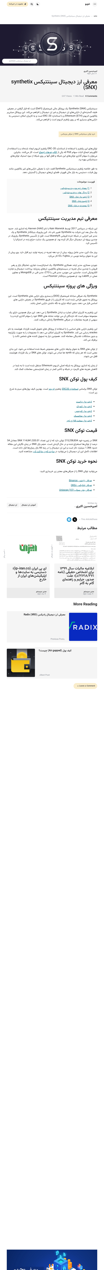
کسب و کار (4, 554)
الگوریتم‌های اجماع (48, 152)
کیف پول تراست (84, 402)
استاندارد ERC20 (70, 389)
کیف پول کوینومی (83, 411)
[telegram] (69, 519)
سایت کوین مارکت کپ (44, 452)
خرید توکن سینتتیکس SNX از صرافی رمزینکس (78, 134)
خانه (95, 16)
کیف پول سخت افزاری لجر (79, 421)
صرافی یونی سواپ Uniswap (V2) (75, 490)
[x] (74, 519)
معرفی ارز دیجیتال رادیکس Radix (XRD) (44, 614)
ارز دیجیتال (13, 505)
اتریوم (52, 389)
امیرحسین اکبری (90, 71)
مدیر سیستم (89, 591)
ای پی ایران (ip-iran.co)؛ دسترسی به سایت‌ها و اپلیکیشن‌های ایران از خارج (29, 574)
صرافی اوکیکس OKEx (81, 485)
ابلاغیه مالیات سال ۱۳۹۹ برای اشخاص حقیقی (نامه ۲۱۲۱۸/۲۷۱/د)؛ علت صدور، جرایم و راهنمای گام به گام (76, 576)
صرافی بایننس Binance (80, 481)
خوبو (87, 4)
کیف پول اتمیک (84, 407)
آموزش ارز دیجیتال (29, 505)
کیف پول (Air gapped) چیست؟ (55, 650)
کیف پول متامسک (83, 416)
